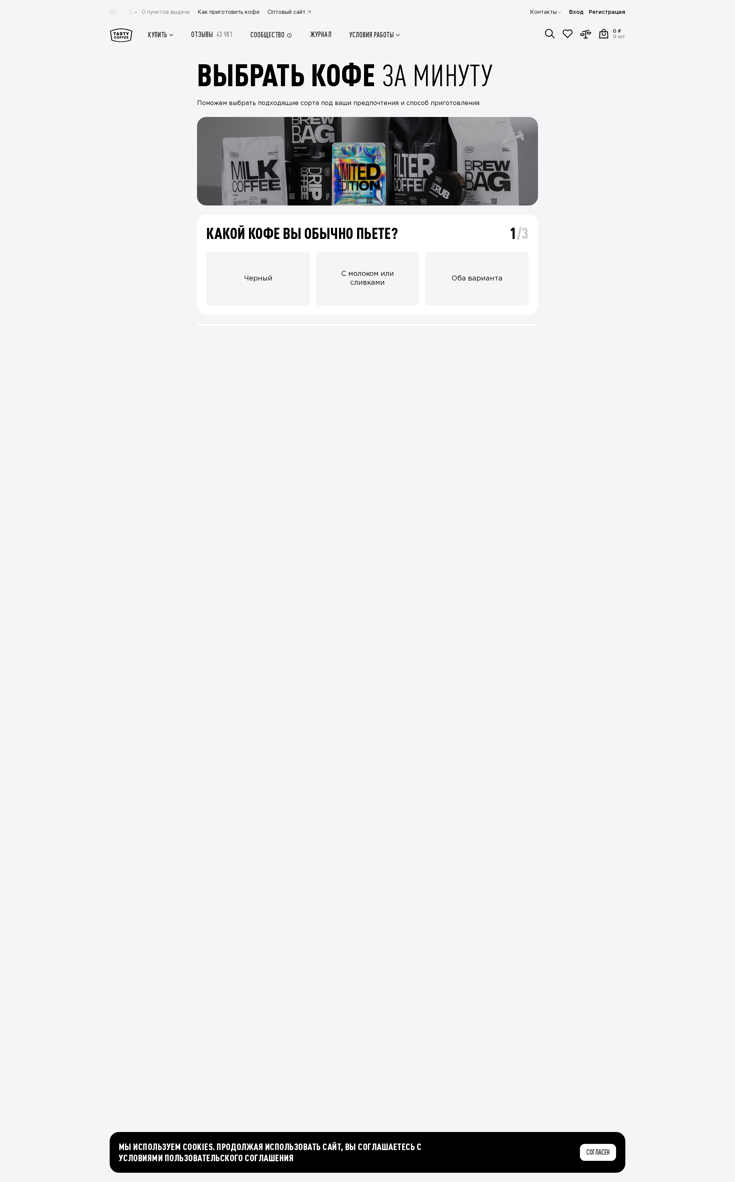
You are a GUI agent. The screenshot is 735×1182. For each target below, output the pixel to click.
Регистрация (607, 12)
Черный (258, 278)
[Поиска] (550, 34)
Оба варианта (477, 278)
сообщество (268, 35)
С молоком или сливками (367, 278)
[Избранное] (567, 34)
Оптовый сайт (286, 12)
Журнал (320, 34)
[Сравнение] (586, 34)
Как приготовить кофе (228, 12)
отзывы (212, 34)
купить (157, 35)
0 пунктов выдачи (166, 12)
